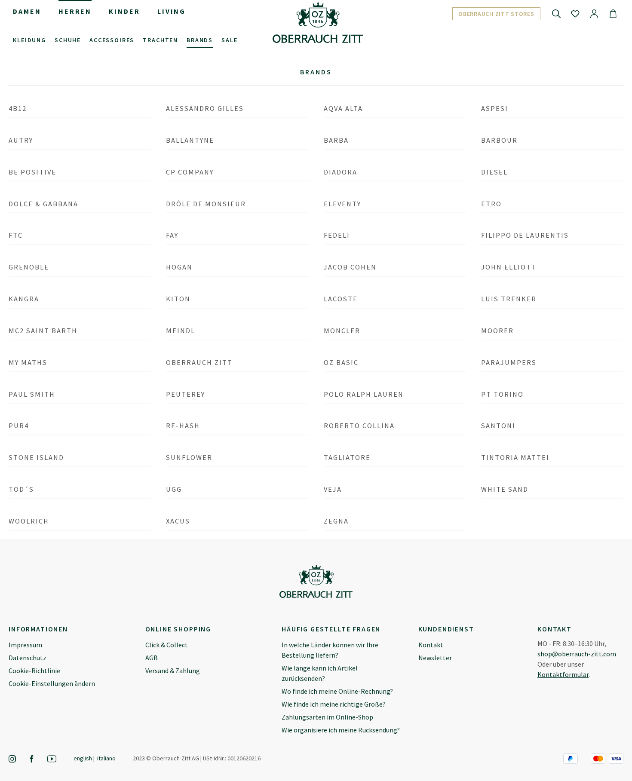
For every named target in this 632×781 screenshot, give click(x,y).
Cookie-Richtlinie (34, 670)
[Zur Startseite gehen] (318, 22)
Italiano (106, 758)
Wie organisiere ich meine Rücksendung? (341, 730)
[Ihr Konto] (594, 13)
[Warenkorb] (613, 13)
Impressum (25, 644)
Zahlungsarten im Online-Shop (327, 717)
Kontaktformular (563, 674)
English (83, 758)
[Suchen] (556, 13)
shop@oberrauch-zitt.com (576, 653)
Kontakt (430, 644)
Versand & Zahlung (172, 670)
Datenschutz (27, 657)
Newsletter (435, 657)
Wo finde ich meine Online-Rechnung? (337, 691)
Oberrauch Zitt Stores (496, 14)
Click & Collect (166, 644)
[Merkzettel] (575, 13)
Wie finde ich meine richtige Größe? (334, 704)
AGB (151, 657)
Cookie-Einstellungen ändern (52, 683)
